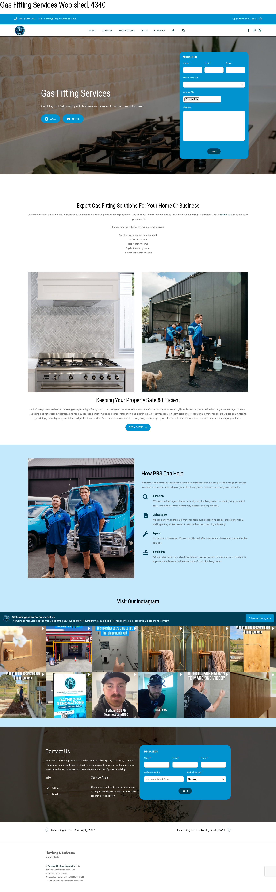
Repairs (157, 533)
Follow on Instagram (260, 618)
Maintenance (160, 514)
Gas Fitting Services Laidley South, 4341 (201, 830)
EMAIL (75, 119)
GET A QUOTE (136, 427)
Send (214, 151)
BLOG (145, 30)
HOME (92, 30)
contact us (224, 214)
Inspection (158, 496)
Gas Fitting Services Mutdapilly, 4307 (73, 830)
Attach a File (188, 92)
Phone (228, 63)
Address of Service (152, 772)
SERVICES (107, 30)
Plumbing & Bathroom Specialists (61, 866)
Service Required (190, 77)
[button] (23, 649)
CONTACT (159, 30)
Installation (159, 552)
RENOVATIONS (127, 30)
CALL (53, 119)
